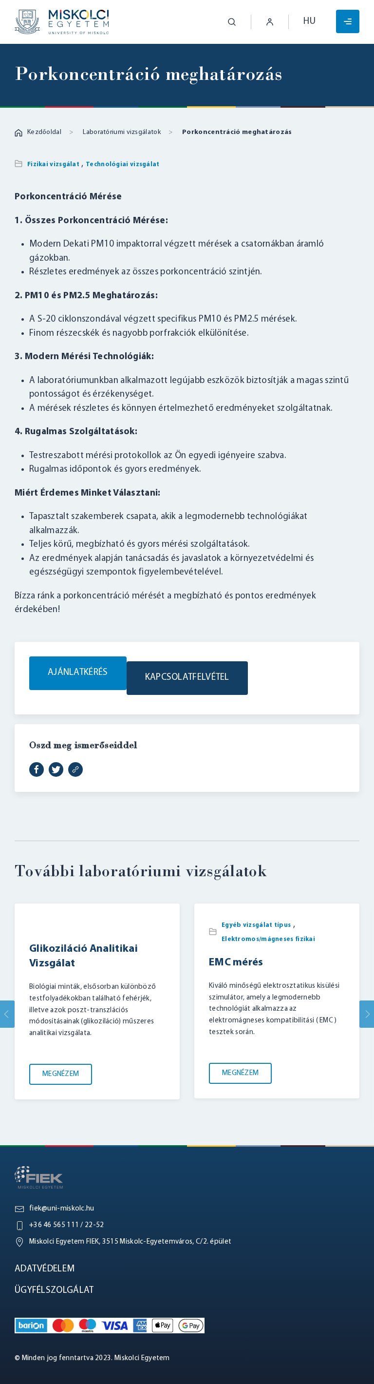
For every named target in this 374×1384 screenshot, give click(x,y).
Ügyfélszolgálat (54, 1290)
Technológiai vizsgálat (123, 164)
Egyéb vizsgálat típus (256, 925)
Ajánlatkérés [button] (78, 672)
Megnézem (60, 1074)
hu (309, 21)
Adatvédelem (45, 1269)
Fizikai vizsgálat (53, 164)
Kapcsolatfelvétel (187, 677)
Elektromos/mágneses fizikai (268, 939)
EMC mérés (236, 962)
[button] (224, 22)
